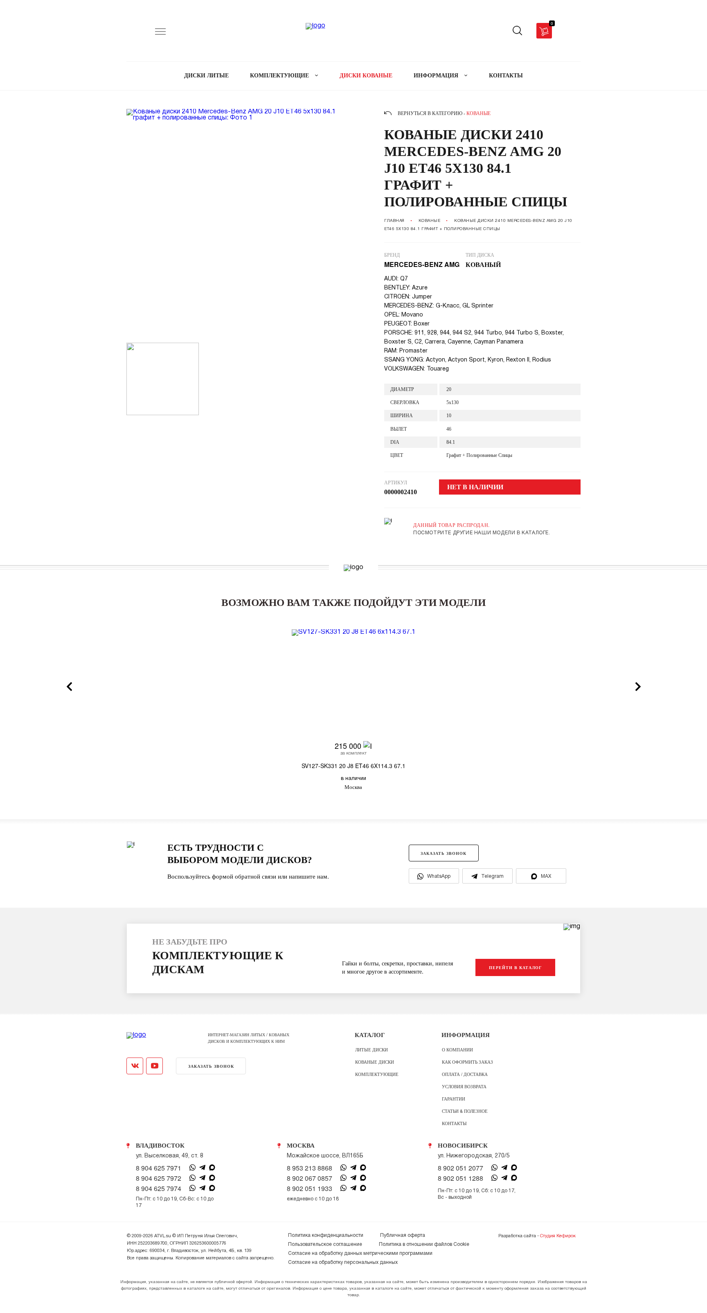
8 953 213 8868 (309, 1168)
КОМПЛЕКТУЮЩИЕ (280, 75)
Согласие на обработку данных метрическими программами (360, 1253)
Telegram (492, 876)
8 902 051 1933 (309, 1188)
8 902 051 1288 (460, 1178)
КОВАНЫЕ (430, 221)
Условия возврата (464, 1086)
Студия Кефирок (558, 1236)
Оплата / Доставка (465, 1074)
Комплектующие (377, 1074)
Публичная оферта (402, 1235)
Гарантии (453, 1098)
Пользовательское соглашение (325, 1244)
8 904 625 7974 (158, 1188)
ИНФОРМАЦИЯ (437, 75)
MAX (546, 876)
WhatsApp (438, 876)
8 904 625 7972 (158, 1178)
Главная (394, 221)
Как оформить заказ (467, 1061)
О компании (457, 1049)
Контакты (454, 1123)
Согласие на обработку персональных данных (343, 1262)
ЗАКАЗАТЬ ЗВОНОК (443, 853)
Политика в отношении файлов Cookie (424, 1244)
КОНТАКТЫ (506, 75)
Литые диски (371, 1049)
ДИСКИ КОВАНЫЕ (366, 75)
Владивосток (160, 1145)
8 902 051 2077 (460, 1168)
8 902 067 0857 (309, 1178)
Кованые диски (374, 1061)
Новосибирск (463, 1145)
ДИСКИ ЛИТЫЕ (206, 75)
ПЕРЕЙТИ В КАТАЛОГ (515, 967)
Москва (301, 1145)
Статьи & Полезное (465, 1110)
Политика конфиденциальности (325, 1235)
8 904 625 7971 (158, 1168)
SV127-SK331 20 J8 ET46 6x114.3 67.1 (353, 766)
